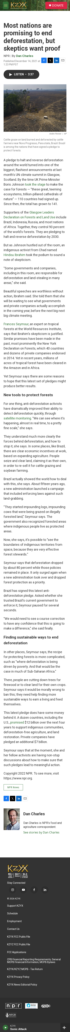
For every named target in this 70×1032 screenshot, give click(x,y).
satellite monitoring (17, 418)
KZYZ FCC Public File (18, 944)
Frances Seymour (16, 324)
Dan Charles (24, 56)
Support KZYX (15, 905)
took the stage (35, 184)
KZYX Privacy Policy (18, 977)
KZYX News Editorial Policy (22, 984)
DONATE (58, 5)
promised (17, 722)
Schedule (12, 913)
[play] (5, 1027)
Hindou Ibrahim (14, 255)
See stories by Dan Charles (41, 832)
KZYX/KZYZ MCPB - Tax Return (25, 969)
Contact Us (13, 929)
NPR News (13, 787)
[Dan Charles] (12, 819)
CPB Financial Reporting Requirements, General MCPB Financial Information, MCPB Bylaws (34, 961)
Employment (14, 921)
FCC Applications (16, 952)
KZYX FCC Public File (18, 936)
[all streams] (65, 1027)
